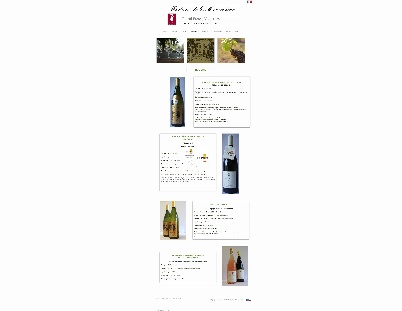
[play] (191, 125)
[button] (170, 50)
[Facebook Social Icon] (248, 2)
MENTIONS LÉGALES (163, 310)
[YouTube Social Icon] (251, 2)
